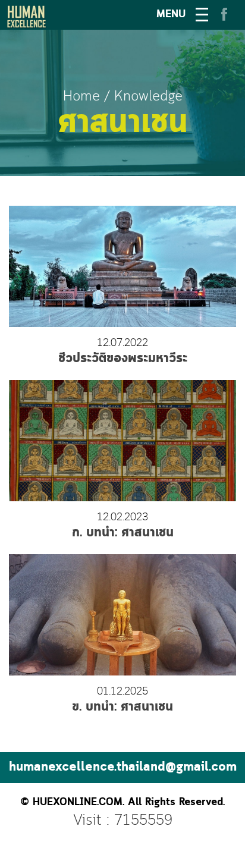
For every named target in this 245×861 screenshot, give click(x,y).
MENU (171, 14)
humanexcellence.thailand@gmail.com (123, 767)
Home (81, 96)
